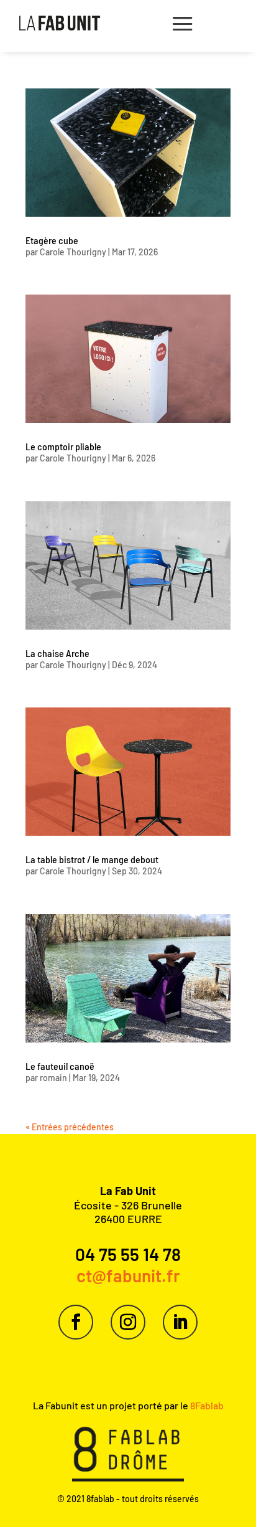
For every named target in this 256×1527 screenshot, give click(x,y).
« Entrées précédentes (69, 1127)
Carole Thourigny (73, 252)
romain (53, 1077)
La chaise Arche (57, 653)
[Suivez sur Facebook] (75, 1322)
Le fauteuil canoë (59, 1066)
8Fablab (206, 1405)
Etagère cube (51, 240)
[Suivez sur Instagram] (128, 1322)
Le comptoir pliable (63, 446)
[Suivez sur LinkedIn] (180, 1322)
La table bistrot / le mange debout (91, 859)
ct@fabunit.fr (128, 1275)
